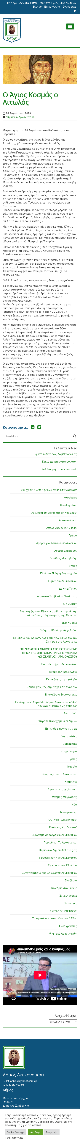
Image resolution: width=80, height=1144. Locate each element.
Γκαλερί (11, 3)
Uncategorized (68, 505)
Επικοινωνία (52, 6)
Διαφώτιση (70, 604)
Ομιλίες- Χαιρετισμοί (63, 819)
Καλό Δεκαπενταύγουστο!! (59, 461)
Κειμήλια (71, 781)
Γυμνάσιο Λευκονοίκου (62, 581)
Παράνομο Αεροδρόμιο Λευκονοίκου (54, 835)
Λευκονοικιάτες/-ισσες (62, 789)
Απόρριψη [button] (51, 1132)
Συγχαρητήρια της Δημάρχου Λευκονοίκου (49, 873)
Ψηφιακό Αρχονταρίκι (20, 117)
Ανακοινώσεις (68, 520)
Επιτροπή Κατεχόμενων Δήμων (57, 721)
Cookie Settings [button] (15, 1132)
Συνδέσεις (69, 6)
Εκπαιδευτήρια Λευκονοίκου (59, 664)
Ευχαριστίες (69, 736)
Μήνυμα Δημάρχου (15, 1098)
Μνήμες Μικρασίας (64, 797)
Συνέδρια (71, 880)
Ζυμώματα (70, 744)
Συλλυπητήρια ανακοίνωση (59, 469)
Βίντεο (37, 6)
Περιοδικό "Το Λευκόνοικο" (60, 842)
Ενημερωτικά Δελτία (63, 671)
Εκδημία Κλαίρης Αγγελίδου (58, 630)
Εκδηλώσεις (69, 622)
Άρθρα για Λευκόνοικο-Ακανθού (56, 543)
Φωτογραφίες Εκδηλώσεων (58, 3)
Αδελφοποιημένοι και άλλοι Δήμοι (54, 512)
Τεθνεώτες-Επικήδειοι (62, 911)
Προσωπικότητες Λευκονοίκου (58, 857)
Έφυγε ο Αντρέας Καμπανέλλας (55, 454)
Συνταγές (71, 903)
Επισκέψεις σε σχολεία (61, 679)
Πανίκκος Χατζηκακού (63, 827)
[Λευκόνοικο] (40, 30)
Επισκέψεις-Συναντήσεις (61, 694)
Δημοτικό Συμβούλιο (16, 1105)
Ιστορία (72, 766)
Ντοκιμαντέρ (68, 812)
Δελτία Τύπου (28, 3)
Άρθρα (73, 535)
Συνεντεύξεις (68, 895)
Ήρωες (72, 759)
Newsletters (70, 497)
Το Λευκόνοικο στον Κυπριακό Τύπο (54, 918)
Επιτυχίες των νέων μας (61, 728)
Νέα (74, 804)
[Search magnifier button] (74, 436)
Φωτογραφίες (68, 926)
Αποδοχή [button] (35, 1132)
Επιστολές (70, 713)
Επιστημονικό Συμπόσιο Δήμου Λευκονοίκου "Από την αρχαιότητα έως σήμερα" (46, 704)
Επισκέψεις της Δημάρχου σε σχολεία (52, 687)
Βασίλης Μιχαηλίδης (63, 558)
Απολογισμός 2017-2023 (61, 528)
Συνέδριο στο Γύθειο (64, 888)
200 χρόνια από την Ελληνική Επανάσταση (49, 490)
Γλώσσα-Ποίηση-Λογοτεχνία (58, 573)
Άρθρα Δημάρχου (65, 550)
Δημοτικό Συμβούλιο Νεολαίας (57, 596)
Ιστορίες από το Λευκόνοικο (59, 774)
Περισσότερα (14, 1137)
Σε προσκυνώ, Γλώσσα (62, 865)
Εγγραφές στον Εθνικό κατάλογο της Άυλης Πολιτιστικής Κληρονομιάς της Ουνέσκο (48, 613)
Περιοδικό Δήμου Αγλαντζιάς (58, 850)
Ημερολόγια (69, 751)
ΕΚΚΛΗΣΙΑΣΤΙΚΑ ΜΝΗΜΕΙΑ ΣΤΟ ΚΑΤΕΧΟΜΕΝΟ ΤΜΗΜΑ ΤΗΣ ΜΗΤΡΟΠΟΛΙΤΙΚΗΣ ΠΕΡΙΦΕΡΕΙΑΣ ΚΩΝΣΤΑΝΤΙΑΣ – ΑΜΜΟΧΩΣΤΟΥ (48, 652)
